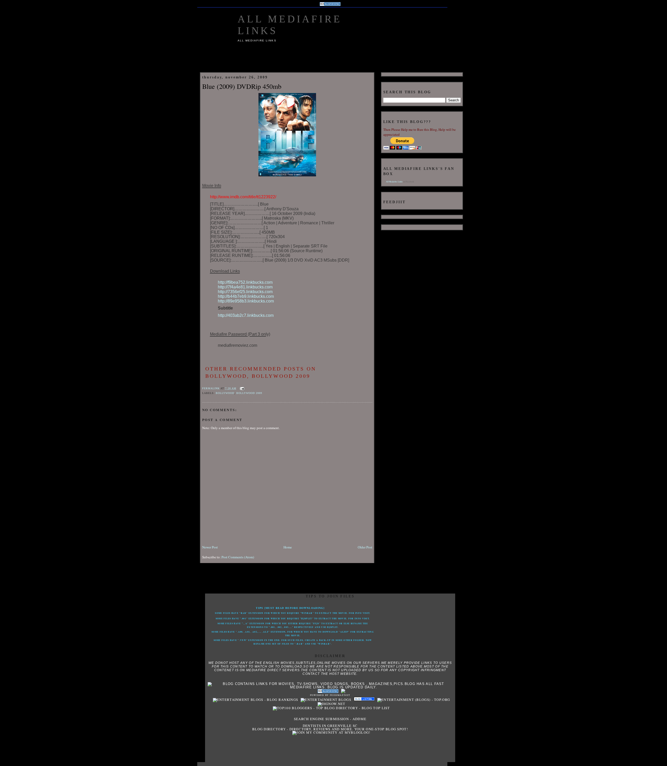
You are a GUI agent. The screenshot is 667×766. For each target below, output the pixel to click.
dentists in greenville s (329, 725)
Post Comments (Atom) (237, 557)
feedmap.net (340, 695)
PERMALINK (211, 388)
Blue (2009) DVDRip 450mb (241, 86)
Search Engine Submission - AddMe (330, 718)
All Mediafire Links (394, 181)
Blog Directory (269, 729)
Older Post (365, 547)
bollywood (225, 393)
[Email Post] (241, 388)
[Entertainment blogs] (324, 699)
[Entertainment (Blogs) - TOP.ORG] (412, 699)
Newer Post (210, 547)
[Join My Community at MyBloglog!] (330, 732)
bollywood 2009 (249, 393)
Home (287, 547)
